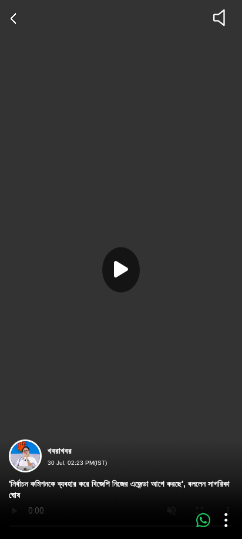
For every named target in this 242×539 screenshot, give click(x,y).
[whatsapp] (203, 520)
